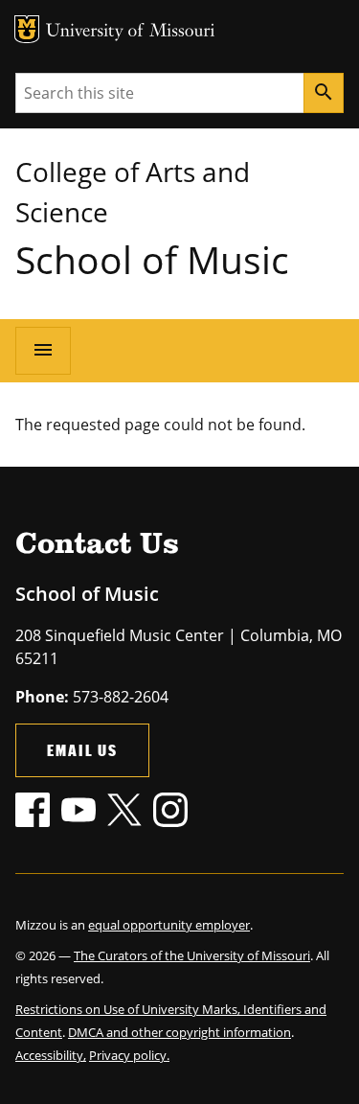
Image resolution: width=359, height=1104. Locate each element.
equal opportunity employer (169, 924)
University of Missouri (130, 32)
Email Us (82, 750)
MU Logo (26, 29)
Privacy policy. (129, 1055)
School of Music (152, 259)
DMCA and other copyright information (179, 1032)
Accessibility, (50, 1055)
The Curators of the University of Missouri (192, 955)
